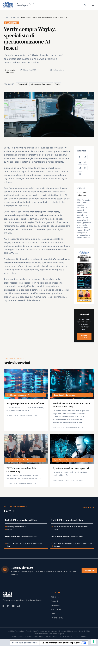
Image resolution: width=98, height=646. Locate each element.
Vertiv (57, 84)
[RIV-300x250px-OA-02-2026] (84, 252)
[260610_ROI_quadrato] (84, 291)
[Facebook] (80, 157)
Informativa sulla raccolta (25, 642)
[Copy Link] (80, 173)
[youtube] (13, 606)
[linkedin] (18, 606)
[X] (85, 157)
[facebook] (4, 606)
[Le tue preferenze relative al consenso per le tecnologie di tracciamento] (93, 641)
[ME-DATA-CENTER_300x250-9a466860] (84, 264)
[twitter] (8, 606)
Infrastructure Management (41, 84)
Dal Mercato (11, 23)
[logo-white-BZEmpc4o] (7, 592)
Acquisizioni (22, 84)
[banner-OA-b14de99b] (84, 277)
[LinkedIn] (80, 162)
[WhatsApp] (85, 162)
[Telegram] (80, 168)
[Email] (85, 168)
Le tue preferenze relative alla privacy (60, 642)
